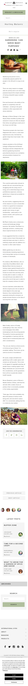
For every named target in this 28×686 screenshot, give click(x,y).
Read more (7, 536)
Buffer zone (10, 525)
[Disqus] (14, 463)
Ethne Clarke (8, 569)
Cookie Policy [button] (15, 667)
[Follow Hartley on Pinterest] (18, 647)
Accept (14, 675)
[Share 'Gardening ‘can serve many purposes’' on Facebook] (8, 50)
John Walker (7, 532)
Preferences (14, 682)
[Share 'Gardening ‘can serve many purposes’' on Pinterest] (14, 50)
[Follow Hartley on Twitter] (9, 647)
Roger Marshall (8, 550)
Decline (14, 678)
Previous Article (14, 493)
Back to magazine (14, 31)
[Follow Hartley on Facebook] (5, 647)
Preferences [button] (5, 670)
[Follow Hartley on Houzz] (22, 647)
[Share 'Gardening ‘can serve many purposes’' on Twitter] (11, 50)
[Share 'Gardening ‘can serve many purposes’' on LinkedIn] (17, 50)
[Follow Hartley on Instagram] (14, 647)
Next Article (14, 498)
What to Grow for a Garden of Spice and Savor (13, 564)
